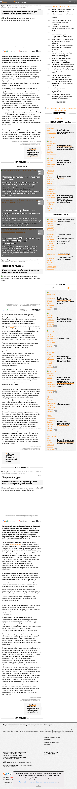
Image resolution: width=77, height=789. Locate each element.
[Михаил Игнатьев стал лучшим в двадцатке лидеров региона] (51, 177)
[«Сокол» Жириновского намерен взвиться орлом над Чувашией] (51, 224)
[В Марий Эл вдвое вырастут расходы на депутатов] (51, 162)
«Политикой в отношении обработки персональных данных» (38, 782)
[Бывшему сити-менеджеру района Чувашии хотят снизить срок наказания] (51, 261)
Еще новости (61, 102)
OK (39, 785)
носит (12, 327)
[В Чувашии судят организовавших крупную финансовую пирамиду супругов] (51, 404)
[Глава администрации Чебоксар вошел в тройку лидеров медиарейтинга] (51, 147)
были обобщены (15, 544)
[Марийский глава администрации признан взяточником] (51, 132)
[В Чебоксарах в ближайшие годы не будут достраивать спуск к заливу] (51, 300)
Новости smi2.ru (60, 118)
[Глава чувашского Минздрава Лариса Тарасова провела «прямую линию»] (51, 423)
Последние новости (61, 6)
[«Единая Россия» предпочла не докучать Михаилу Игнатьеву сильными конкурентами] (51, 242)
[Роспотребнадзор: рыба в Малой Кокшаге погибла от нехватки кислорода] (51, 442)
